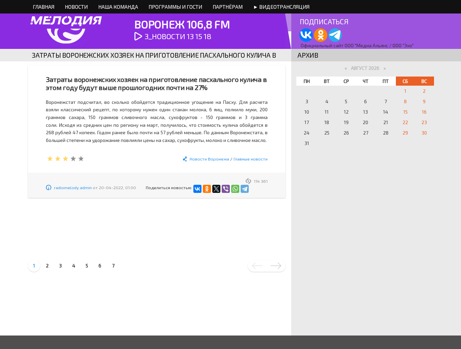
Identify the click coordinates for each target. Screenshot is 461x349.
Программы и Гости (175, 7)
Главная (43, 7)
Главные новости (251, 159)
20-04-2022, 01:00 (117, 187)
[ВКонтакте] (197, 189)
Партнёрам (228, 7)
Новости (76, 7)
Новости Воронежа (209, 159)
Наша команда (118, 7)
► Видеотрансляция (281, 7)
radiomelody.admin (73, 187)
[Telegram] (245, 189)
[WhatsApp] (235, 189)
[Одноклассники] (207, 189)
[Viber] (226, 189)
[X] (216, 189)
